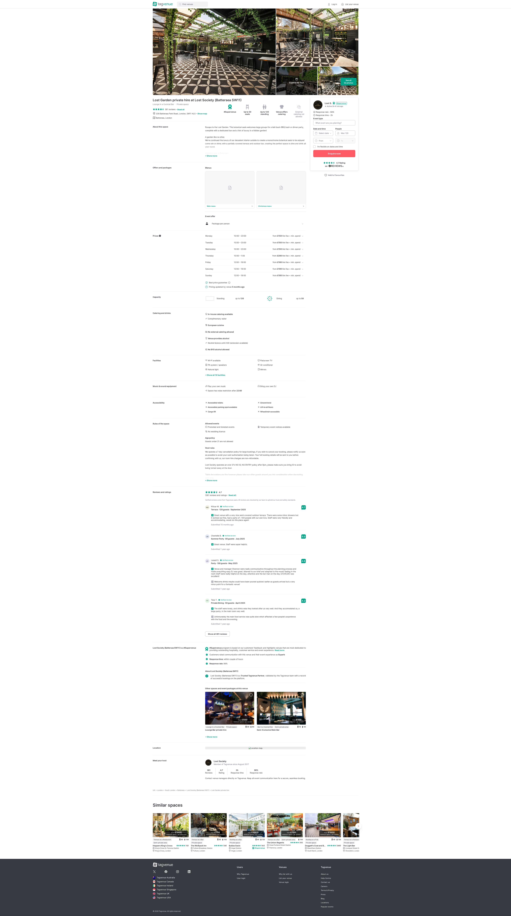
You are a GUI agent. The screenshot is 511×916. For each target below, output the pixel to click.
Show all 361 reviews (217, 634)
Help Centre (326, 878)
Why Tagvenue (243, 874)
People (338, 129)
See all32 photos (348, 81)
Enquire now (334, 153)
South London (170, 790)
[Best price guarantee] (229, 283)
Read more (279, 650)
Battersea (181, 790)
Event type (318, 118)
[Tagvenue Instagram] (177, 871)
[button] (192, 4)
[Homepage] (162, 4)
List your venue (285, 878)
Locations (325, 903)
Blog (322, 899)
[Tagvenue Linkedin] (189, 871)
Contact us (325, 882)
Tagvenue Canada (165, 881)
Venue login (284, 882)
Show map (202, 113)
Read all (180, 109)
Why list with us (285, 874)
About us (324, 874)
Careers (324, 886)
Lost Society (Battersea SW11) (166, 648)
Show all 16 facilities (216, 375)
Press (323, 894)
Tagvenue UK (163, 893)
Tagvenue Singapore (166, 889)
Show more (212, 737)
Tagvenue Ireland (165, 885)
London (160, 790)
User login (241, 878)
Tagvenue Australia (166, 877)
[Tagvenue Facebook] (166, 871)
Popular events (327, 907)
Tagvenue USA (164, 897)
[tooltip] (230, 108)
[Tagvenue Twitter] (154, 871)
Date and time (319, 129)
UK (154, 790)
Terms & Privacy (327, 890)
